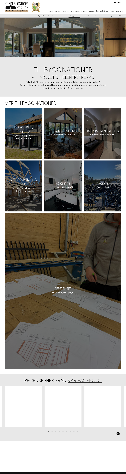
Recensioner (75, 11)
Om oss (57, 11)
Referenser (65, 11)
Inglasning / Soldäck (116, 16)
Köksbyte (91, 16)
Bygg (51, 11)
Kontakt (119, 11)
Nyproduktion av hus (44, 16)
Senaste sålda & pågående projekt (102, 11)
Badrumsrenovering (101, 16)
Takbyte (84, 16)
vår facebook (85, 380)
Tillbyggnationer (74, 16)
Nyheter (84, 11)
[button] (45, 431)
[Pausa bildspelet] (118, 433)
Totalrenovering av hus (59, 16)
